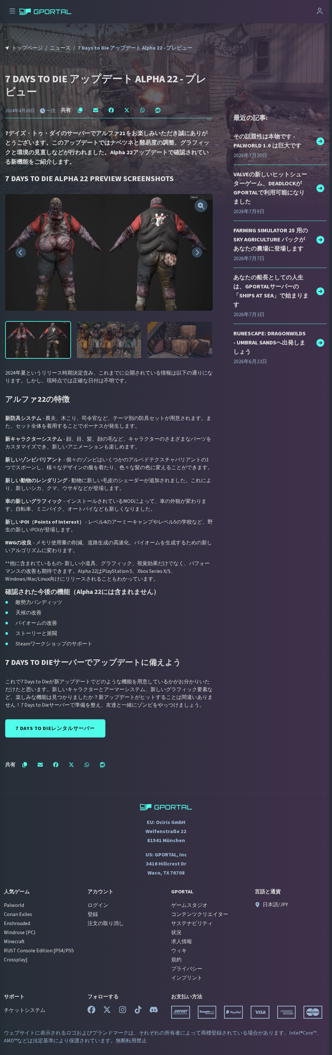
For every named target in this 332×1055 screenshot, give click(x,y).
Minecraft (14, 941)
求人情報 (181, 941)
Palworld (14, 905)
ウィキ (179, 950)
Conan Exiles (18, 914)
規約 (176, 959)
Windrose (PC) (19, 932)
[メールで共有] (95, 110)
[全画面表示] (201, 205)
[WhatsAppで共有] (142, 110)
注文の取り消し (106, 923)
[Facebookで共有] (111, 110)
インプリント (186, 977)
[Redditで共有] (157, 110)
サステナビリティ (192, 923)
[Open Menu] (12, 12)
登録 (93, 914)
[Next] (197, 252)
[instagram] (122, 1011)
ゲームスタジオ (189, 905)
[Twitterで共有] (126, 110)
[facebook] (91, 1011)
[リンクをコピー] (80, 110)
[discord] (154, 1011)
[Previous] (21, 252)
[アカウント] (320, 12)
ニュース (60, 48)
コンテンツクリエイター (199, 914)
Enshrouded (17, 923)
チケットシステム (24, 1010)
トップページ (27, 48)
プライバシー (186, 968)
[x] (107, 1011)
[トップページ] (45, 12)
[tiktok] (138, 1011)
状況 (176, 932)
